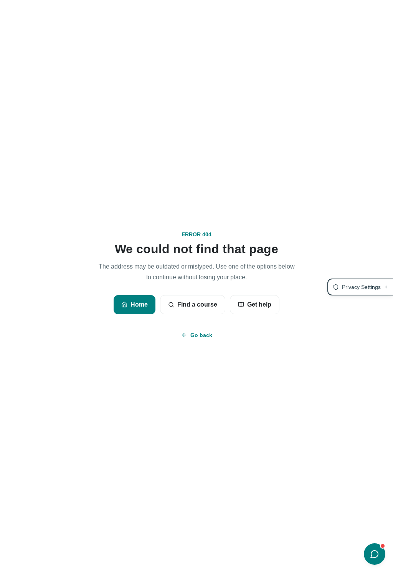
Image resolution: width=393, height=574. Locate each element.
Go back (201, 335)
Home (139, 304)
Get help (259, 304)
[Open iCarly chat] (374, 554)
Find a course (197, 304)
